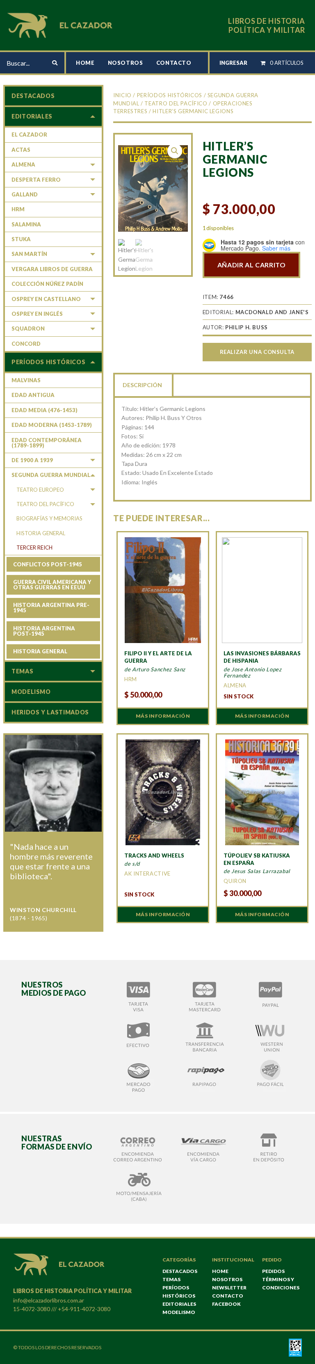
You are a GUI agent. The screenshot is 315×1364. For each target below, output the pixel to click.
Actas (20, 149)
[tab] (143, 384)
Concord (26, 343)
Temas (22, 671)
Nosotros (125, 62)
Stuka (21, 239)
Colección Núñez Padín (47, 284)
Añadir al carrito (251, 265)
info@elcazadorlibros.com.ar (48, 1300)
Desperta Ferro (36, 179)
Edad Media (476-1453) (44, 410)
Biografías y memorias (49, 518)
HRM (18, 209)
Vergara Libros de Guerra (52, 269)
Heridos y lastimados (50, 712)
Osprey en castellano (46, 299)
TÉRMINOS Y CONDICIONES (280, 1283)
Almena (23, 164)
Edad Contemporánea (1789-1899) (46, 443)
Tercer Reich (34, 547)
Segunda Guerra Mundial (50, 475)
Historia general (40, 533)
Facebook (226, 1304)
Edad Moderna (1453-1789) (51, 425)
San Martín (29, 254)
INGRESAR (233, 62)
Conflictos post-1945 (47, 564)
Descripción (142, 384)
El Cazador (29, 134)
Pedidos (273, 1271)
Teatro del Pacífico (175, 103)
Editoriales (31, 116)
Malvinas (26, 380)
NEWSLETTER (229, 1287)
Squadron (28, 328)
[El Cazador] (61, 24)
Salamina (26, 224)
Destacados (33, 95)
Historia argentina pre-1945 (51, 608)
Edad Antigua (33, 395)
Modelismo (31, 691)
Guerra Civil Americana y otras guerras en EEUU (52, 585)
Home (85, 62)
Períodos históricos (169, 95)
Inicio (122, 95)
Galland (24, 194)
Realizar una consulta (257, 352)
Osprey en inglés (37, 313)
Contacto (174, 62)
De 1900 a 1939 (32, 460)
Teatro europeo (40, 489)
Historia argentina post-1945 (44, 631)
